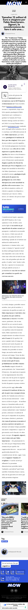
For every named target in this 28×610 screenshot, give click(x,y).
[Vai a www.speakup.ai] (24, 84)
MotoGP (3, 514)
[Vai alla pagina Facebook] (12, 590)
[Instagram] (13, 572)
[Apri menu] (26, 2)
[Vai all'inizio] (14, 585)
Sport (14, 11)
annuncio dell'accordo (14, 106)
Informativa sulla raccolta (9, 608)
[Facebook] (3, 572)
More (3, 500)
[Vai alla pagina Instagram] (15, 590)
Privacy (17, 600)
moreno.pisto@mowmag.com (12, 580)
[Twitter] (8, 572)
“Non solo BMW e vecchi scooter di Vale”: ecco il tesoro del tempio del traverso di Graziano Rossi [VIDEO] (8, 523)
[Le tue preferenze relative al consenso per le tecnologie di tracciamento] (25, 607)
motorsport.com (13, 126)
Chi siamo (11, 600)
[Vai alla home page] (14, 3)
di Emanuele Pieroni (10, 33)
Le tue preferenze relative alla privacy (15, 604)
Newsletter (20, 572)
